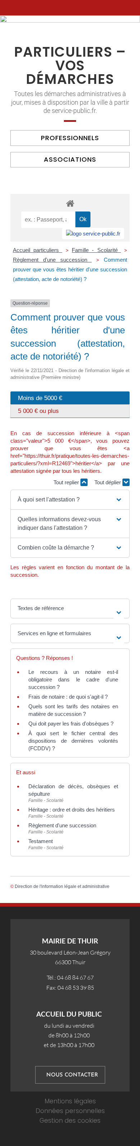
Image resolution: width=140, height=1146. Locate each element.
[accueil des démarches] (70, 203)
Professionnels (70, 137)
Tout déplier (108, 482)
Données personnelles (70, 1111)
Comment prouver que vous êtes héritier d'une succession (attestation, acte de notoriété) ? (70, 269)
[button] (70, 499)
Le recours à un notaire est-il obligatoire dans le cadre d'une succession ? (73, 679)
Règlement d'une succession (52, 260)
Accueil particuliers (37, 250)
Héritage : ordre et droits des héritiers (71, 810)
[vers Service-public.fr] (93, 233)
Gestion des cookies (70, 1120)
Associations (70, 159)
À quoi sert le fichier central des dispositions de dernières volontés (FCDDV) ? (73, 740)
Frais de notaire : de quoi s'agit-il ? (68, 697)
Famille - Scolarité (96, 250)
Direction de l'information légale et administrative (62, 886)
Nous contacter (72, 1075)
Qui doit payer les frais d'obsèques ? (70, 724)
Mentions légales (70, 1101)
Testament (40, 841)
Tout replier (66, 482)
